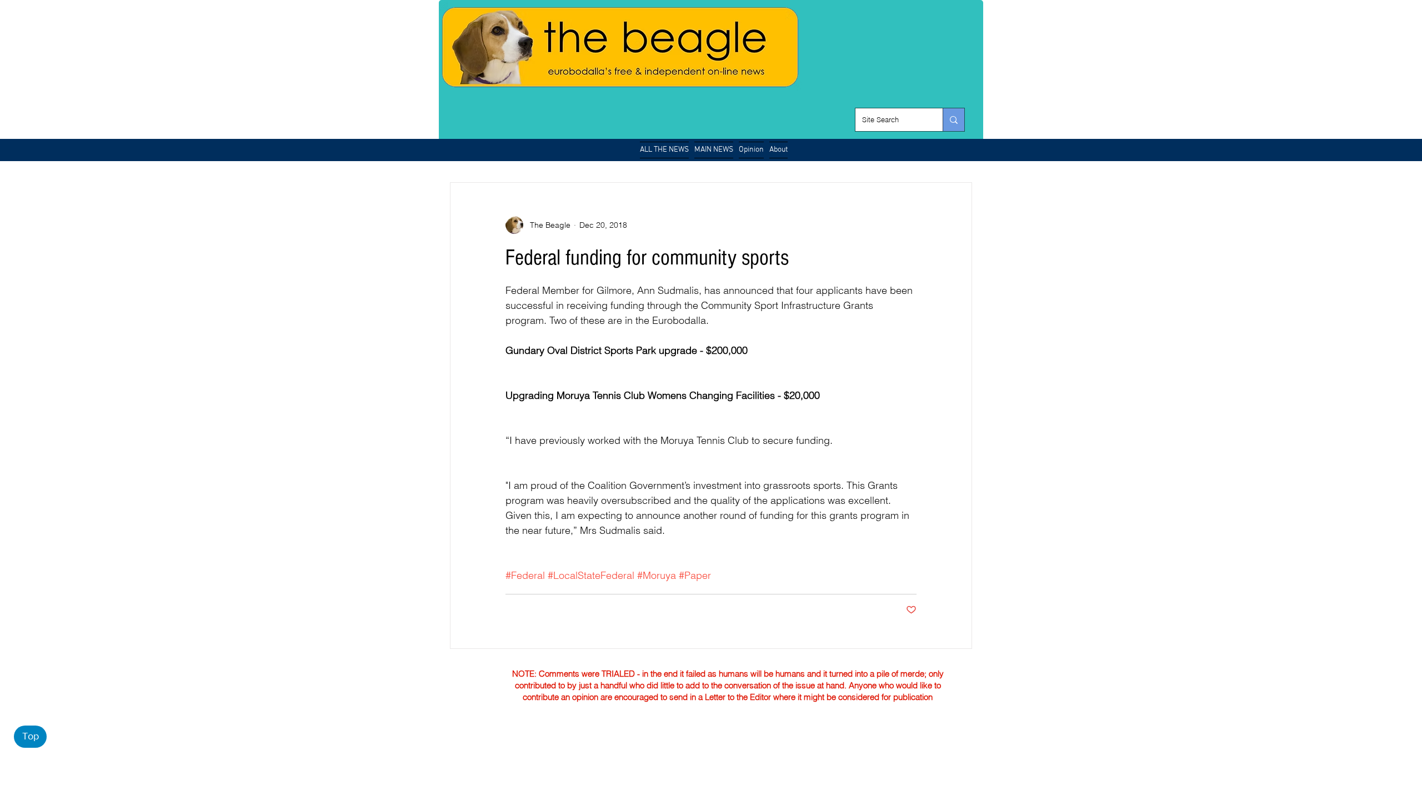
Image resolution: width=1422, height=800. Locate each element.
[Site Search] (953, 119)
